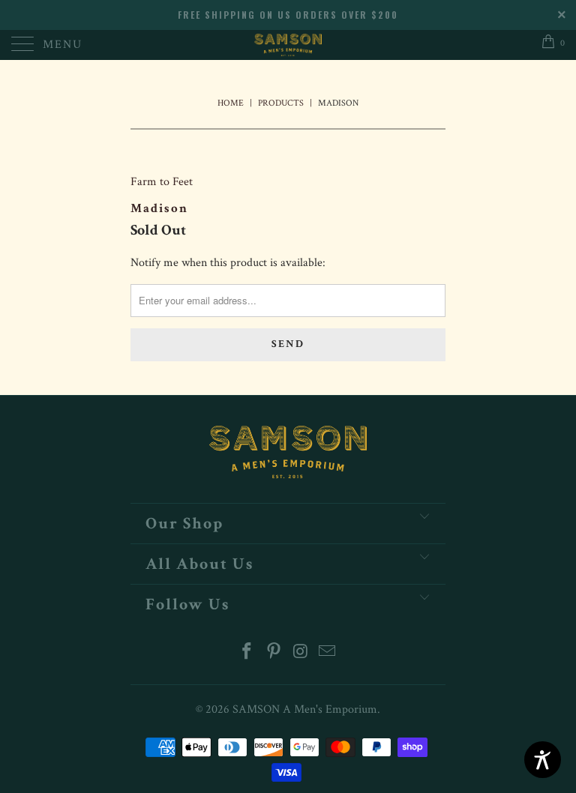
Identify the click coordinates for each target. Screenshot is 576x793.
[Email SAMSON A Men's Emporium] (327, 653)
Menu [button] (62, 44)
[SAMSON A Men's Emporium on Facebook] (247, 653)
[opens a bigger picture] (288, 139)
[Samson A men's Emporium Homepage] (288, 45)
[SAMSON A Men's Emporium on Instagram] (301, 653)
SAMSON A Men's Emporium (304, 709)
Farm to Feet (161, 182)
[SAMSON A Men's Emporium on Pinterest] (273, 653)
